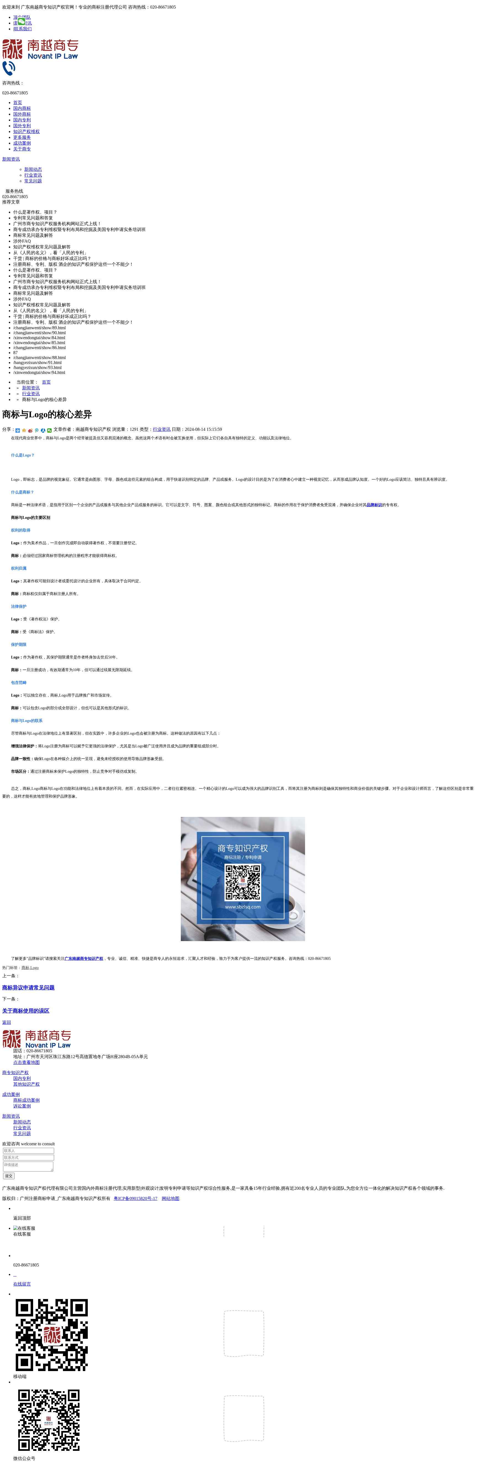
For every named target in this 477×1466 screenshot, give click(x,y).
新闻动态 (33, 169)
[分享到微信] (49, 430)
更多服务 (22, 137)
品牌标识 (374, 505)
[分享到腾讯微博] (37, 430)
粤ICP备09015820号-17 (135, 1198)
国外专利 (22, 125)
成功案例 (22, 143)
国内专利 (22, 120)
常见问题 (33, 181)
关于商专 (22, 149)
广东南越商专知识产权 (84, 959)
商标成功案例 (26, 1100)
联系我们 (23, 28)
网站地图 (170, 1198)
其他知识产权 (26, 1084)
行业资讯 (33, 175)
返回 (6, 1022)
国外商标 (22, 114)
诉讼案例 (22, 1106)
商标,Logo (30, 968)
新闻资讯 (11, 159)
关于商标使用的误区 (25, 1011)
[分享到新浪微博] (30, 430)
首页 (17, 102)
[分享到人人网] (43, 430)
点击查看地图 (26, 1062)
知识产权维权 (26, 131)
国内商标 (22, 108)
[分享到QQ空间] (24, 430)
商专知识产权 (15, 1072)
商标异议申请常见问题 (28, 987)
